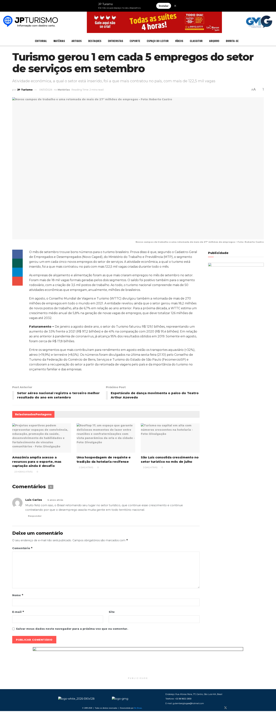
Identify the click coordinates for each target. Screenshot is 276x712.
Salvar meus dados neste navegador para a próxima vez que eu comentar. (72, 628)
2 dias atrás (85, 467)
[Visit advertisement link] (138, 661)
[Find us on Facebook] (219, 708)
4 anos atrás (55, 500)
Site (112, 612)
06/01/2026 (45, 89)
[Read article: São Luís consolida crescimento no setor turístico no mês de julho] (170, 438)
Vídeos (179, 41)
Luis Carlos (33, 500)
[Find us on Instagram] (232, 708)
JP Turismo (25, 89)
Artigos (77, 41)
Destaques (94, 41)
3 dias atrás (150, 467)
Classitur (196, 41)
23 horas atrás (23, 471)
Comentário (22, 548)
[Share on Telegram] (17, 272)
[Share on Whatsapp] (17, 263)
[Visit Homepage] (30, 21)
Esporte (135, 41)
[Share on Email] (17, 281)
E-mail (18, 612)
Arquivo (214, 41)
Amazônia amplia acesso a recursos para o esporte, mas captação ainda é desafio (36, 462)
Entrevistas (115, 41)
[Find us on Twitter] (225, 708)
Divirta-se (232, 41)
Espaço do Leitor (158, 41)
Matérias (59, 41)
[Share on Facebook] (17, 254)
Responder (35, 516)
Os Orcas (138, 708)
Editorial (41, 41)
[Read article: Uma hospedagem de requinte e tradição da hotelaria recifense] (106, 438)
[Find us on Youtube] (238, 708)
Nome (17, 595)
